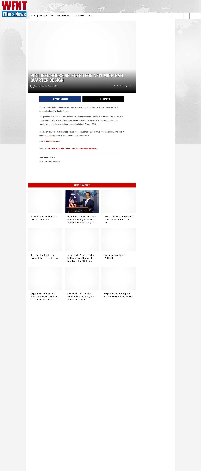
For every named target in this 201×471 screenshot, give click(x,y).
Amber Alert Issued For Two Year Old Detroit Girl (43, 218)
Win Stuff (43, 16)
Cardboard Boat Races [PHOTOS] (114, 256)
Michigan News (54, 161)
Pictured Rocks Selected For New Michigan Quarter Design (72, 148)
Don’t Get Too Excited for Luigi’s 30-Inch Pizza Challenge (45, 256)
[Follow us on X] (192, 16)
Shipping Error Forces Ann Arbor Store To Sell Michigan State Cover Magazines (43, 296)
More (91, 16)
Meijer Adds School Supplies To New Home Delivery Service (118, 295)
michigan (52, 157)
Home (33, 16)
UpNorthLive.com (53, 141)
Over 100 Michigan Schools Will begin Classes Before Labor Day (118, 219)
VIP (52, 16)
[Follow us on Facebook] (186, 16)
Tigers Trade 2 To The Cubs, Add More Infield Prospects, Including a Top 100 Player (80, 258)
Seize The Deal (79, 16)
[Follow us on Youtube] (198, 16)
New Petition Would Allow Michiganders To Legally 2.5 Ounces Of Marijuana (80, 296)
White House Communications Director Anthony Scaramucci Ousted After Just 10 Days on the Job (81, 219)
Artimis (37, 86)
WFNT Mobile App (63, 16)
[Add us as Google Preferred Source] (181, 16)
